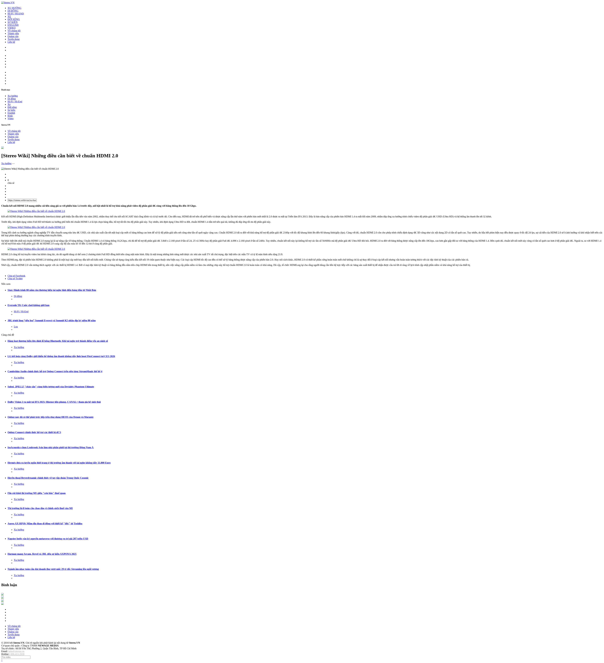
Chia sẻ (16, 275)
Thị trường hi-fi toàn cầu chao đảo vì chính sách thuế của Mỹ (40, 508)
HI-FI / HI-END (16, 13)
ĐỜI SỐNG (14, 19)
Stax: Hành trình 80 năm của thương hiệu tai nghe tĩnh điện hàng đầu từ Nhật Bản (52, 290)
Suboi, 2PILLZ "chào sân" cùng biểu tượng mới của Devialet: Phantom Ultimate (51, 386)
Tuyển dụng (14, 39)
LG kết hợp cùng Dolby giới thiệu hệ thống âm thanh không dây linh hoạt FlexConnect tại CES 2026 (61, 356)
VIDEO (12, 27)
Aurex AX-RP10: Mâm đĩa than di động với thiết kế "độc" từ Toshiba (45, 523)
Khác (10, 115)
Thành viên (13, 33)
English (11, 113)
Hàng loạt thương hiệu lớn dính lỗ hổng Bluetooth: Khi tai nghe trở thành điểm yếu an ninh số (58, 341)
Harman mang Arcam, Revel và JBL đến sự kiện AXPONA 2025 (42, 554)
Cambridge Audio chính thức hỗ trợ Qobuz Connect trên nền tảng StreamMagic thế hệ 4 (55, 371)
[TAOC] (2, 604)
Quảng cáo (13, 36)
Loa (16, 326)
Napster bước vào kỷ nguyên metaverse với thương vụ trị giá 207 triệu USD (48, 538)
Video (11, 118)
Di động (12, 98)
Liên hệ (11, 42)
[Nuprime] (2, 601)
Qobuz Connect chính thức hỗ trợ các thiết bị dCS (34, 432)
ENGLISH (13, 25)
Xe (9, 104)
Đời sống (12, 107)
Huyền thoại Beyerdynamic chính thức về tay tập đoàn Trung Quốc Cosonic (48, 477)
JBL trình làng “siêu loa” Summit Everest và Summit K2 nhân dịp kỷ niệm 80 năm (52, 320)
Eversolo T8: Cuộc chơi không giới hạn (28, 305)
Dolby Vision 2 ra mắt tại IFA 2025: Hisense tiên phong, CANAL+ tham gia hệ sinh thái (54, 402)
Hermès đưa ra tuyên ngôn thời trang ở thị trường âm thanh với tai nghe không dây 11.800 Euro (59, 462)
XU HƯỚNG (14, 8)
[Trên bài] (2, 148)
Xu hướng (13, 96)
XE (9, 16)
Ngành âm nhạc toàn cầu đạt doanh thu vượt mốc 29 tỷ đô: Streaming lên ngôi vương (53, 569)
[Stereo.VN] (7, 2)
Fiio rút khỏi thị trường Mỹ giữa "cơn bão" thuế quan (37, 493)
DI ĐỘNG (13, 10)
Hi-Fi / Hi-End (15, 101)
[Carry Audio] (2, 597)
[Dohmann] (2, 594)
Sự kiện (11, 110)
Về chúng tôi (14, 30)
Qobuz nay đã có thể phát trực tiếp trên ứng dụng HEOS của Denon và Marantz (50, 417)
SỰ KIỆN (13, 22)
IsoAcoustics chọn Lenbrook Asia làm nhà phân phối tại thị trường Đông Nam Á (51, 447)
